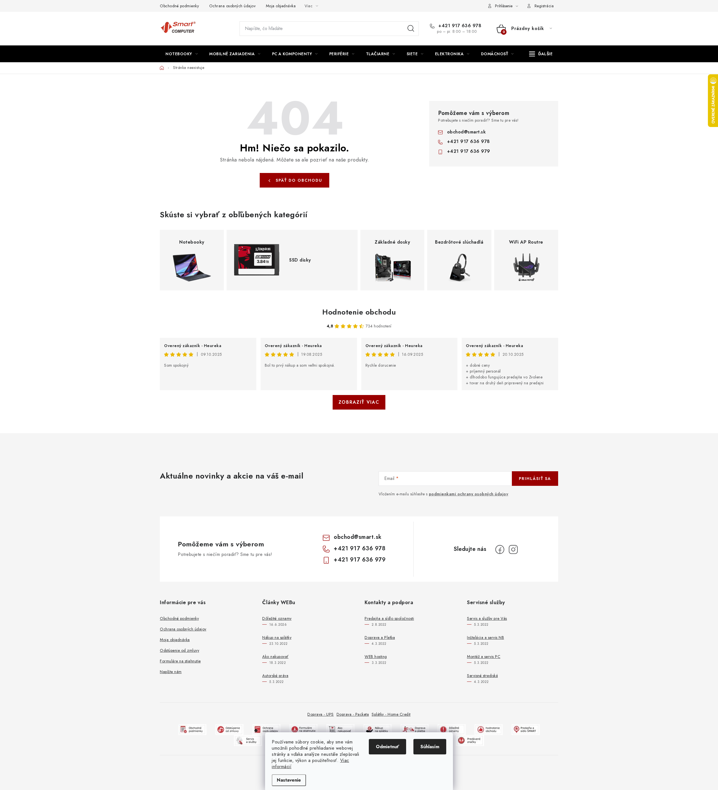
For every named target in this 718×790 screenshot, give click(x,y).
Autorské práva (275, 675)
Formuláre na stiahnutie (180, 661)
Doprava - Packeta (353, 714)
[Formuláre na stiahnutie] (303, 729)
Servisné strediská (482, 675)
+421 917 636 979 (468, 151)
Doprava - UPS (320, 714)
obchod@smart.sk (466, 132)
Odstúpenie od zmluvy (179, 650)
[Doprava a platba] (415, 729)
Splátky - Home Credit (391, 714)
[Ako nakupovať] (340, 729)
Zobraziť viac (359, 402)
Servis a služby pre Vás (487, 618)
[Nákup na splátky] (377, 729)
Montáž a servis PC (483, 656)
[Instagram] (513, 549)
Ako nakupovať (275, 656)
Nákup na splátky (276, 637)
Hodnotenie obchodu (359, 312)
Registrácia (544, 6)
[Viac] (541, 53)
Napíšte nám (171, 671)
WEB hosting (376, 656)
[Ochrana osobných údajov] (266, 729)
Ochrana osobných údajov (232, 6)
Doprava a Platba (380, 637)
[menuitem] (181, 53)
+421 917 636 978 (459, 26)
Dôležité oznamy (277, 618)
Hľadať (411, 28)
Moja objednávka (281, 6)
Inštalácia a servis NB (485, 637)
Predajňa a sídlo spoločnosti (389, 618)
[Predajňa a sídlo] (526, 729)
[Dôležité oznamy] (452, 729)
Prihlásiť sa (535, 478)
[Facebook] (499, 549)
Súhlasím (429, 746)
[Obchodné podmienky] (192, 729)
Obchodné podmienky (179, 6)
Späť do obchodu (299, 180)
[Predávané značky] (470, 740)
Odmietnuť (387, 746)
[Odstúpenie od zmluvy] (229, 729)
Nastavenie (289, 780)
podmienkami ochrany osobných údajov (468, 494)
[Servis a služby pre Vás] (248, 740)
